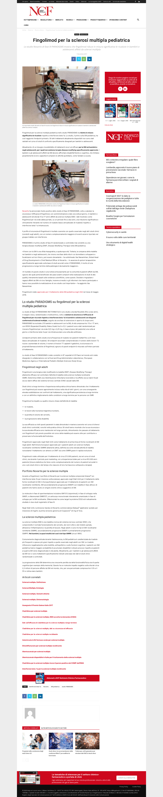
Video (77, 1)
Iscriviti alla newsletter (119, 1)
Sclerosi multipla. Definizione (34, 582)
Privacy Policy (124, 787)
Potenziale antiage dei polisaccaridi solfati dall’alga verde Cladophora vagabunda (121, 208)
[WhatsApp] (84, 59)
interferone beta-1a (35, 686)
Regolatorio (46, 20)
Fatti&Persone (30, 20)
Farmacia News (111, 155)
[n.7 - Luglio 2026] (40, 678)
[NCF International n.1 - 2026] (135, 111)
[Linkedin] (139, 1)
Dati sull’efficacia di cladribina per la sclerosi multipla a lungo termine (49, 623)
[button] (138, 20)
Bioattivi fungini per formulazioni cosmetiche (120, 217)
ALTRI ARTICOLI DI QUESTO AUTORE (54, 728)
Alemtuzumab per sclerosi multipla (36, 651)
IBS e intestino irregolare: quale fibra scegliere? (122, 161)
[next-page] (27, 760)
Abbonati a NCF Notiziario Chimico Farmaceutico (66, 678)
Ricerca (69, 20)
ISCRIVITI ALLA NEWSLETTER (126, 778)
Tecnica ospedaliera (113, 227)
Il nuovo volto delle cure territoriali (121, 237)
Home (24, 30)
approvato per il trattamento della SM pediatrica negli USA (60, 292)
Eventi (72, 1)
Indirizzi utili (107, 1)
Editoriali (83, 1)
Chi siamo (25, 1)
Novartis (25, 211)
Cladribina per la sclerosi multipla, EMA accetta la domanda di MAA (49, 617)
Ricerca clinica (39, 30)
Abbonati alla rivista (62, 1)
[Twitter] (79, 59)
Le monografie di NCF (94, 1)
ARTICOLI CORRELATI (31, 728)
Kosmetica (110, 191)
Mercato (59, 20)
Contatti (44, 1)
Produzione (82, 20)
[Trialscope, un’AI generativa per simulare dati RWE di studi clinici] (87, 741)
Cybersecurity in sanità (116, 232)
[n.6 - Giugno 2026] (122, 111)
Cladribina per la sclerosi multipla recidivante (40, 634)
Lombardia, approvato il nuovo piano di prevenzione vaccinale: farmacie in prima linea (122, 169)
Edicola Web (109, 125)
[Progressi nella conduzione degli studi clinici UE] (34, 741)
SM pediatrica (55, 686)
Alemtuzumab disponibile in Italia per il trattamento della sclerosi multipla (51, 657)
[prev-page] (23, 760)
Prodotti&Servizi (98, 20)
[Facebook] (135, 1)
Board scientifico (35, 1)
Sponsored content (118, 20)
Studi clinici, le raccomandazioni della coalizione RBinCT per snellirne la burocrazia (61, 753)
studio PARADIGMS (67, 686)
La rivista (51, 1)
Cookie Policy (136, 787)
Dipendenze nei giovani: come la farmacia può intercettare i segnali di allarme (122, 180)
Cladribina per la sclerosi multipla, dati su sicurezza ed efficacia (47, 629)
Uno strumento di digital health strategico (119, 243)
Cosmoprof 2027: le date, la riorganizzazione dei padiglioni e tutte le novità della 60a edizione (122, 198)
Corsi (26, 25)
